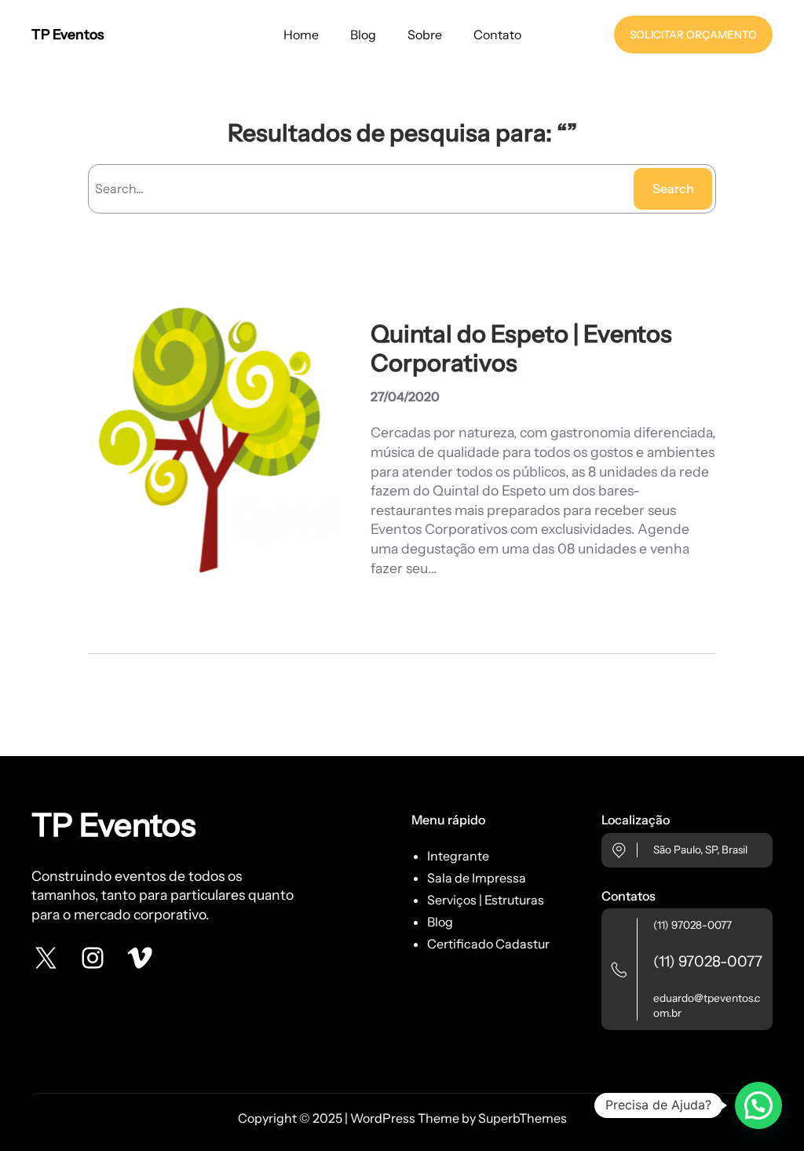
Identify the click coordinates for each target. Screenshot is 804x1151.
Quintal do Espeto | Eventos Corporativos (521, 348)
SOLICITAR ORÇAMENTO (693, 34)
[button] (758, 1105)
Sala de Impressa (476, 878)
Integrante (458, 856)
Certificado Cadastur (488, 944)
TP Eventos (67, 34)
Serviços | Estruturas (485, 900)
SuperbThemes (522, 1118)
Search (673, 188)
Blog (440, 922)
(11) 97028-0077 (692, 925)
